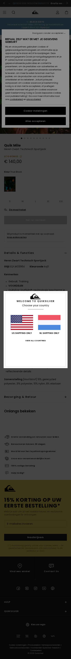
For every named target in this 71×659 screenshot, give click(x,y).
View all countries (35, 340)
